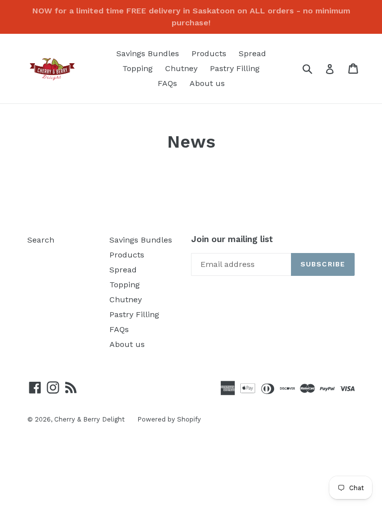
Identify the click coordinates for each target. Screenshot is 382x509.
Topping (137, 68)
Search (40, 240)
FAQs (167, 83)
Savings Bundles (147, 53)
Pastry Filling (235, 68)
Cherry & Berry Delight (89, 419)
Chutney (181, 68)
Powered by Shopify (169, 419)
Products (208, 53)
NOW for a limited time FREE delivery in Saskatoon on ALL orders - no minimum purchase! (191, 16)
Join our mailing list (232, 239)
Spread (252, 53)
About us (207, 83)
